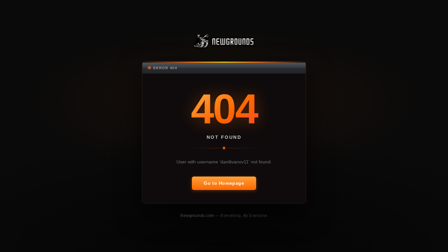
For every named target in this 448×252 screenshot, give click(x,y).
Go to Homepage (224, 183)
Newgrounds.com (197, 215)
